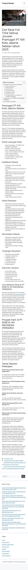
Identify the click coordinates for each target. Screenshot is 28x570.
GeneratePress (22, 561)
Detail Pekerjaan (9, 89)
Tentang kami (5, 553)
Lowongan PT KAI (8, 458)
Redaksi (4, 549)
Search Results (6, 551)
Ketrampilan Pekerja (10, 90)
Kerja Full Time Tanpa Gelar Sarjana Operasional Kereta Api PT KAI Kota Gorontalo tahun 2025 (14, 524)
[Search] (23, 476)
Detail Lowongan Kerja (10, 86)
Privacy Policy (5, 547)
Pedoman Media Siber (8, 544)
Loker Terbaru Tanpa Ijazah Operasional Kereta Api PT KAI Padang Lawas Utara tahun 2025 (14, 497)
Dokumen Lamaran (10, 93)
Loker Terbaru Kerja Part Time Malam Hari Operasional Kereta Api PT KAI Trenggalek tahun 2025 (13, 506)
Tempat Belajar (8, 3)
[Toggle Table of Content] (23, 82)
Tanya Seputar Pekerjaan (10, 101)
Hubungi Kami (5, 542)
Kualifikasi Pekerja (10, 87)
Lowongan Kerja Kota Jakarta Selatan (13, 460)
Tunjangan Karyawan (10, 92)
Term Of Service (6, 555)
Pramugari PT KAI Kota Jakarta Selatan (13, 84)
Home (3, 540)
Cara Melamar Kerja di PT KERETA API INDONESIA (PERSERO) (14, 96)
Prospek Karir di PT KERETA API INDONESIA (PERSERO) (14, 99)
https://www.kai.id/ (21, 294)
